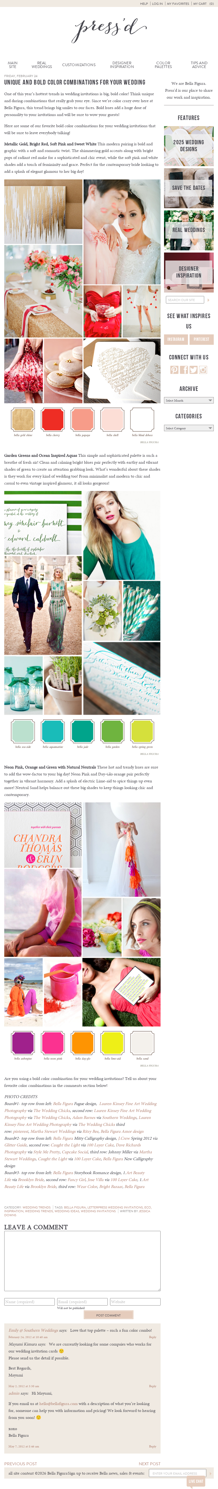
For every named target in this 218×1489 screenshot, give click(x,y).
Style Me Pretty (46, 1151)
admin (14, 1393)
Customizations (78, 64)
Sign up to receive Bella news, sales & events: (106, 1473)
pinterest (20, 1131)
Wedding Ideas (66, 1211)
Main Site (13, 65)
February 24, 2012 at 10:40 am (28, 1337)
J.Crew (124, 1138)
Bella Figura (63, 1103)
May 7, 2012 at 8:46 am (24, 1446)
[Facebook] (184, 372)
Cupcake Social (75, 1151)
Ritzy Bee (90, 1131)
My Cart (203, 3)
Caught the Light (65, 1144)
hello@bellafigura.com (58, 1403)
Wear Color (87, 1186)
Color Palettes (163, 65)
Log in (157, 3)
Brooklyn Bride (31, 1179)
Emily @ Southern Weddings (33, 1330)
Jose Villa (95, 1179)
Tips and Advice (199, 65)
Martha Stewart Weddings (53, 1131)
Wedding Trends (37, 1207)
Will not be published (71, 1308)
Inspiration (13, 1211)
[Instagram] (203, 372)
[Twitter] (193, 372)
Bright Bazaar (110, 1186)
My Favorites (178, 3)
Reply (152, 1337)
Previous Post (20, 1464)
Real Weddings (42, 65)
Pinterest (201, 339)
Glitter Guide (15, 1144)
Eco (147, 1207)
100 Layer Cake (100, 1144)
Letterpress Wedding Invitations (115, 1207)
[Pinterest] (174, 372)
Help (144, 3)
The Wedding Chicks (51, 1110)
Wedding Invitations (98, 1211)
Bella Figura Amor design (122, 1131)
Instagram (175, 339)
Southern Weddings (119, 1117)
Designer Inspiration (122, 65)
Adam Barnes (83, 1117)
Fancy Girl (76, 1179)
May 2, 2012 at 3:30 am (24, 1386)
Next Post (150, 1464)
